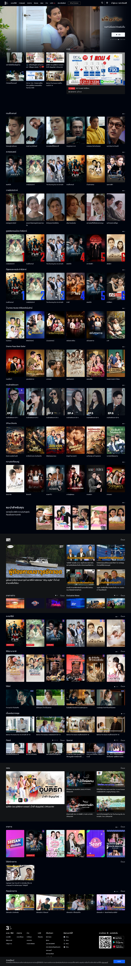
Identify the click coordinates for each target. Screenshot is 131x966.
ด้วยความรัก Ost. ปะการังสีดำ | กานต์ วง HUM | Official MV (79, 815)
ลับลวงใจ (28, 494)
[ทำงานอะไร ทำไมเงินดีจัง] (20, 697)
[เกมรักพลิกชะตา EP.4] (75, 401)
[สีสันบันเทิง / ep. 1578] (15, 843)
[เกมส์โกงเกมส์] (75, 168)
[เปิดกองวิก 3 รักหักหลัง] (20, 902)
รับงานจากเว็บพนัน (31, 754)
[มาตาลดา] (55, 363)
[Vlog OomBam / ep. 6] (55, 843)
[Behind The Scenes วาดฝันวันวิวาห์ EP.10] (50, 724)
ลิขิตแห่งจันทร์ (30, 341)
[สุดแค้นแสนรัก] (75, 363)
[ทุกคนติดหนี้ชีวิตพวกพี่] (55, 130)
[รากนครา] (116, 478)
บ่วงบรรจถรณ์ (50, 341)
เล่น (119, 35)
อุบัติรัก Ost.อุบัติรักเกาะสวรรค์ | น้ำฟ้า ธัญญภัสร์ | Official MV (55, 66)
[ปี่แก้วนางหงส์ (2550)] (117, 517)
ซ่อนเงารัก (9, 494)
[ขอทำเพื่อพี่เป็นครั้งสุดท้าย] (15, 57)
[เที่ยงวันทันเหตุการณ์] (35, 603)
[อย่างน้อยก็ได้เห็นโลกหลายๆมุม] (96, 207)
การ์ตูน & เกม (9, 944)
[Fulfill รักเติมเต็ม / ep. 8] (116, 633)
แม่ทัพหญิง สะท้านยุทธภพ (94, 456)
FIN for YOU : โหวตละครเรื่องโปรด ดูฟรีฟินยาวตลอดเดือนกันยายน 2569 (34, 85)
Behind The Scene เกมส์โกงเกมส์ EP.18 (108, 735)
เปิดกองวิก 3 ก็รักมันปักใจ (73, 912)
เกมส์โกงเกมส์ (70, 185)
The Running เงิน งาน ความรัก (54, 185)
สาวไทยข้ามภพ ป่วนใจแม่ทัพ (34, 456)
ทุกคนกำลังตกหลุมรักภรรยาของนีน (35, 224)
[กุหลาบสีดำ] (116, 168)
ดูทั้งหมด (79, 92)
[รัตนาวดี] (44, 517)
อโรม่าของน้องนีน (71, 223)
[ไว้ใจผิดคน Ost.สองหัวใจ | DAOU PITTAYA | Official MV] (80, 779)
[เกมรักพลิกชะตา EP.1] (15, 401)
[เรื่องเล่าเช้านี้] (15, 603)
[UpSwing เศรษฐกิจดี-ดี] (96, 603)
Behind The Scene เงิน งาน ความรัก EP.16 (18, 735)
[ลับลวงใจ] (35, 478)
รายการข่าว (29, 940)
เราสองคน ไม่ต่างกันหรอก (94, 146)
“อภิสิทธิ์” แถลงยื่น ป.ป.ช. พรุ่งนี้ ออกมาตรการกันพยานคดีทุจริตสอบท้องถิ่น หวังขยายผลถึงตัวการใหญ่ (79, 564)
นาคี (108, 341)
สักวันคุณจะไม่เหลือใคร (52, 223)
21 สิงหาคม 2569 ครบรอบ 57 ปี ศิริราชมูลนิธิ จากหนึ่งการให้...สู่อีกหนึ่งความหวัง (75, 755)
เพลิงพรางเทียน (70, 341)
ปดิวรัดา (109, 264)
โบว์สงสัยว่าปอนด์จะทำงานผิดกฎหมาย (76, 708)
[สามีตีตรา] (116, 286)
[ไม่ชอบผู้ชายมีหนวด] (15, 130)
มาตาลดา (49, 379)
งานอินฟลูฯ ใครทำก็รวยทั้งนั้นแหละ (106, 708)
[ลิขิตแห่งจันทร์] (35, 324)
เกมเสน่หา (89, 494)
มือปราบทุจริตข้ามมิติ (12, 456)
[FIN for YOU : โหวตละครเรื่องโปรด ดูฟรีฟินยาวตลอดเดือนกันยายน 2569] (35, 76)
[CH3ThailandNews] (75, 603)
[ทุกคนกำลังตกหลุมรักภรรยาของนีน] (35, 207)
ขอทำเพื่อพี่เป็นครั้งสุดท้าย (13, 65)
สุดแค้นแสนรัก (70, 379)
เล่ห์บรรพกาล (90, 341)
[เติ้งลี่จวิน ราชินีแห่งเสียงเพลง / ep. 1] (15, 668)
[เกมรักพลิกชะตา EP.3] (55, 401)
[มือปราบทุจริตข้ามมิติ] (15, 440)
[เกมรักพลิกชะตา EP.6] (116, 401)
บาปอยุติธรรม (70, 494)
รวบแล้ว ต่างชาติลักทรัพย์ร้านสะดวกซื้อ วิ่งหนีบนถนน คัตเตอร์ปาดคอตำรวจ (79, 589)
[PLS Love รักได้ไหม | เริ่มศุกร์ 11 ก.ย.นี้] (96, 748)
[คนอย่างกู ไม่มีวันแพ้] (35, 130)
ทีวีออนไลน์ (40, 937)
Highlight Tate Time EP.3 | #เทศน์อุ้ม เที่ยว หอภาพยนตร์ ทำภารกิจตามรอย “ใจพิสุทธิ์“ (19, 884)
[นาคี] (116, 324)
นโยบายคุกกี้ (48, 950)
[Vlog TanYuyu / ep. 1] (116, 843)
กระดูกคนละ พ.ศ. (71, 146)
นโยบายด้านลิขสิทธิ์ (50, 944)
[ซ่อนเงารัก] (15, 478)
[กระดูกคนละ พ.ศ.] (75, 130)
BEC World (48, 937)
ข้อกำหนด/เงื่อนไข (50, 954)
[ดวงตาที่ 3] (55, 478)
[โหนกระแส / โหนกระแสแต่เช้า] (55, 603)
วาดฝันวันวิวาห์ (30, 185)
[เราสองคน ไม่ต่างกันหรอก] (96, 130)
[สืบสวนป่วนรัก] (62, 517)
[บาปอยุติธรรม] (75, 478)
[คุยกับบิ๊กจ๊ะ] (116, 603)
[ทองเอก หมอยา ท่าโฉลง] (116, 363)
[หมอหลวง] (15, 324)
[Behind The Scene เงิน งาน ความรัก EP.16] (20, 724)
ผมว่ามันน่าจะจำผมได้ (113, 146)
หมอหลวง (8, 341)
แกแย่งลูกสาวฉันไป (11, 223)
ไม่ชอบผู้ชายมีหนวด (11, 146)
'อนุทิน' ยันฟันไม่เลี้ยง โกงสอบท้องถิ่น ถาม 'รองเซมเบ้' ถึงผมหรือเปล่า (110, 589)
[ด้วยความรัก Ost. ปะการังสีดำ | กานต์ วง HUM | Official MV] (80, 804)
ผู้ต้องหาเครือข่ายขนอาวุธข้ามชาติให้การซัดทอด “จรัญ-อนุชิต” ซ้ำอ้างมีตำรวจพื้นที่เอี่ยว (32, 582)
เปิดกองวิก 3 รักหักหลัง (12, 912)
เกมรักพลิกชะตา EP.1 (12, 418)
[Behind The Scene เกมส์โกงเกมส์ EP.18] (111, 724)
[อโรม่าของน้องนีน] (75, 207)
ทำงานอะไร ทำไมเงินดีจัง (12, 708)
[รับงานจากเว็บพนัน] (35, 748)
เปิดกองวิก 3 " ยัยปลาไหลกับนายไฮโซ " (107, 912)
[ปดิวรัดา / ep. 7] (96, 633)
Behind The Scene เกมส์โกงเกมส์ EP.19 (54, 84)
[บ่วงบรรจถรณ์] (55, 324)
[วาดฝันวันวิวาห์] (35, 168)
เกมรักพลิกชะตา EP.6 (113, 418)
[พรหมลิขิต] (96, 363)
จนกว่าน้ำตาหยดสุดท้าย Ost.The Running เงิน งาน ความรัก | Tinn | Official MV (111, 815)
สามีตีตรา (109, 302)
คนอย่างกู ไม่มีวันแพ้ (31, 146)
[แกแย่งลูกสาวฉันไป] (15, 207)
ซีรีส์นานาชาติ (9, 940)
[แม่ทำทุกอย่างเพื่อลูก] (116, 207)
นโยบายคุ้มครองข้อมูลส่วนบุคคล (53, 947)
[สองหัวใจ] (15, 168)
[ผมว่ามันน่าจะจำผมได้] (116, 130)
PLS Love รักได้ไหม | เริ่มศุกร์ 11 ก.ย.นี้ (95, 755)
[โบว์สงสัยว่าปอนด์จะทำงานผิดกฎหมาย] (80, 697)
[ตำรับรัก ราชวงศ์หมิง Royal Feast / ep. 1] (96, 668)
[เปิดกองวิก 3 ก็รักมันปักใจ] (80, 902)
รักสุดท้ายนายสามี (71, 456)
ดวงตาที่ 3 (49, 494)
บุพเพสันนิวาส (30, 379)
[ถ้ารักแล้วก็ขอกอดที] (15, 76)
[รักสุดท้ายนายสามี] (75, 440)
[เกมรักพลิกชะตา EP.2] (35, 401)
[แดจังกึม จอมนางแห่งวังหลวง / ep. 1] (35, 668)
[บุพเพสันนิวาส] (35, 363)
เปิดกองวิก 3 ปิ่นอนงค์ (42, 912)
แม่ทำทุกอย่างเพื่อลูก (112, 223)
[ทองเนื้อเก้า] (15, 363)
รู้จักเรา (47, 940)
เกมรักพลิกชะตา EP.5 (93, 418)
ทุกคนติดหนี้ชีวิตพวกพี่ (52, 146)
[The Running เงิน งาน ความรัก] (55, 168)
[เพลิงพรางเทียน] (75, 324)
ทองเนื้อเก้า (9, 379)
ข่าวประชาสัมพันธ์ (31, 944)
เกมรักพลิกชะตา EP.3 (52, 418)
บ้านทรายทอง (90, 185)
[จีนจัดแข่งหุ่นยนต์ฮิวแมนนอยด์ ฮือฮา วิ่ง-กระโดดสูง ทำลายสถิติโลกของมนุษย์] (111, 553)
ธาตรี (67, 302)
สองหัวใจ (8, 185)
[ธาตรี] (75, 286)
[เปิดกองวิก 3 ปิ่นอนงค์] (50, 902)
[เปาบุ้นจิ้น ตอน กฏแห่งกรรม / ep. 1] (75, 668)
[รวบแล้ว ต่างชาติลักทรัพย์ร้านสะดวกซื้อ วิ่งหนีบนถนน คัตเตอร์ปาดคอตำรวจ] (80, 577)
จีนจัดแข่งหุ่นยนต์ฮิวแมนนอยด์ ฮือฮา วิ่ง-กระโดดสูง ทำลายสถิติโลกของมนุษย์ (110, 564)
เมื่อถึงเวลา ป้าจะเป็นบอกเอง (43, 708)
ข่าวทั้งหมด (29, 937)
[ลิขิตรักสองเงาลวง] (55, 440)
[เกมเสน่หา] (96, 478)
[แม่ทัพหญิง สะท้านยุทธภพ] (96, 440)
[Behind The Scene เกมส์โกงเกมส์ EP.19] (55, 76)
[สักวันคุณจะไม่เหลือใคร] (55, 207)
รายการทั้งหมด (20, 937)
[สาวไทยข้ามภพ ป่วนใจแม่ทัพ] (35, 440)
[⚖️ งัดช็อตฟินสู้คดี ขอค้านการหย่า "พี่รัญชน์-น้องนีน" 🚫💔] (35, 57)
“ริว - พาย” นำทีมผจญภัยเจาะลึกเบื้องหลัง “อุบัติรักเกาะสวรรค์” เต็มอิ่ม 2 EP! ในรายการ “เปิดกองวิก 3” (116, 755)
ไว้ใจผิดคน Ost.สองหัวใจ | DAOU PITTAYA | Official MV (78, 790)
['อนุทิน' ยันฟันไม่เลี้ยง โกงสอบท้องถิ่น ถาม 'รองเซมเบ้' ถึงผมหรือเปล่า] (111, 577)
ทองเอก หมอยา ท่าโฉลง (113, 379)
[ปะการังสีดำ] (96, 248)
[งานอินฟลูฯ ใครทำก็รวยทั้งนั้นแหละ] (111, 697)
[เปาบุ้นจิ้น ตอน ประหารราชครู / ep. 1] (55, 668)
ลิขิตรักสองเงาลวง (51, 456)
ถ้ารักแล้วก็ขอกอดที (11, 83)
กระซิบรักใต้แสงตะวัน (112, 456)
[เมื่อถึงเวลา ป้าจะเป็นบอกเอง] (50, 697)
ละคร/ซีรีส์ (8, 937)
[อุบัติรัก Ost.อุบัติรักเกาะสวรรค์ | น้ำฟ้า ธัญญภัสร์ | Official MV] (55, 57)
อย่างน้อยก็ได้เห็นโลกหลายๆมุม (95, 223)
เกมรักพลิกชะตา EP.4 (72, 418)
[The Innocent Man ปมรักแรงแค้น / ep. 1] (116, 668)
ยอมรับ (119, 961)
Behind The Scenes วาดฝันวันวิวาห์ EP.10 (48, 735)
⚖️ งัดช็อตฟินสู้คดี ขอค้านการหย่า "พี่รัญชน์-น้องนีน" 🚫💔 (35, 66)
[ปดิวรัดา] (116, 248)
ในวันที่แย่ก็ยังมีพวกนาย (12, 754)
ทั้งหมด (123, 540)
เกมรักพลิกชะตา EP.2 (32, 418)
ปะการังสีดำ (90, 264)
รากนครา (109, 494)
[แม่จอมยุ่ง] (81, 517)
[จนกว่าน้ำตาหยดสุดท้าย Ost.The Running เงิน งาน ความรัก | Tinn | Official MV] (111, 804)
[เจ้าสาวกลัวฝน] (99, 517)
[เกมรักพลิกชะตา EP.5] (96, 401)
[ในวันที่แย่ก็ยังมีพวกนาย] (15, 748)
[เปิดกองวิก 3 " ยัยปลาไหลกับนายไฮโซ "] (111, 902)
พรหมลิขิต (89, 379)
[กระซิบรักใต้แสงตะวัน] (116, 440)
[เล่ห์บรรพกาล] (96, 324)
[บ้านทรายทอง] (96, 168)
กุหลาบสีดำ (110, 185)
